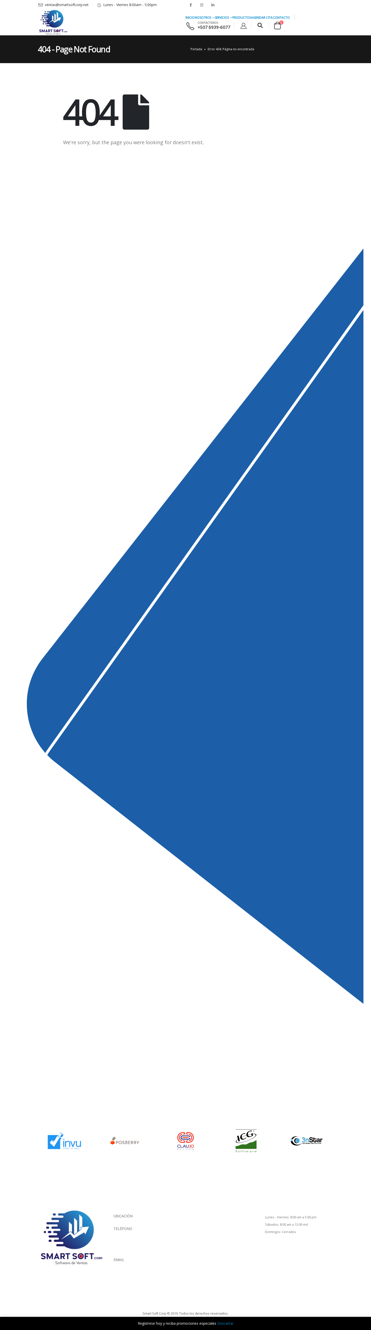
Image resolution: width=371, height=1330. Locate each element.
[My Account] (243, 25)
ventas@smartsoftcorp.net (135, 1264)
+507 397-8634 (138, 1244)
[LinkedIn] (213, 5)
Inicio (190, 17)
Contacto (281, 17)
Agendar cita (262, 17)
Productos (241, 17)
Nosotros (203, 17)
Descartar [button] (225, 1323)
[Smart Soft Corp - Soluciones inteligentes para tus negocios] (53, 22)
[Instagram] (201, 5)
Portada (196, 49)
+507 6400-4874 (138, 1238)
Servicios (222, 17)
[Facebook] (190, 5)
